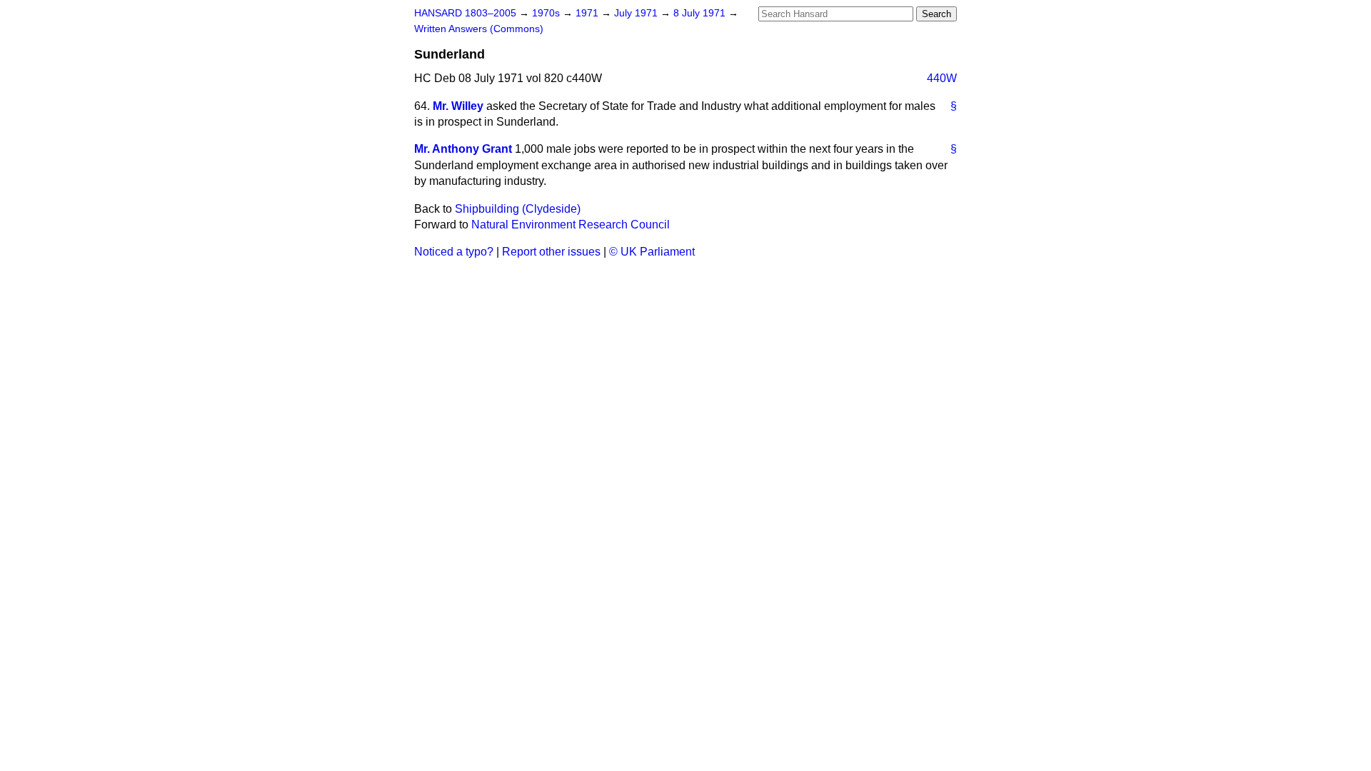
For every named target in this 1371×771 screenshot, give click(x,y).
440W (942, 78)
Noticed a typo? (453, 252)
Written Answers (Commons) (478, 29)
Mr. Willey (458, 106)
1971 (588, 13)
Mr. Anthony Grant (463, 149)
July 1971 (637, 13)
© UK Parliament (652, 252)
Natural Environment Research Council (570, 224)
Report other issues (551, 252)
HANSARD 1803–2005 (465, 13)
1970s (547, 13)
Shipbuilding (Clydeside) (518, 209)
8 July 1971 (700, 13)
